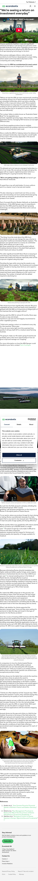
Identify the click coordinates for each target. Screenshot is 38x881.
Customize (17, 460)
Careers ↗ (5, 859)
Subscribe (7, 841)
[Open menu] (35, 6)
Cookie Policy (12, 874)
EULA (3, 874)
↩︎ (4, 809)
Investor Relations (7, 863)
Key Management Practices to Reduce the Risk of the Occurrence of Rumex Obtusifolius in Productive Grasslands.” (19, 812)
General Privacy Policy (8, 871)
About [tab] (31, 424)
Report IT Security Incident (25, 871)
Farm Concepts (25, 345)
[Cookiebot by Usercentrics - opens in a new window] (28, 419)
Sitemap (21, 874)
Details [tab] (19, 424)
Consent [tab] (7, 424)
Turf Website (30, 2)
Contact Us (6, 856)
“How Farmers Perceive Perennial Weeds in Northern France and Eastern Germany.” (20, 806)
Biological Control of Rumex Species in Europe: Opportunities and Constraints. (20, 817)
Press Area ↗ (5, 861)
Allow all (19, 455)
